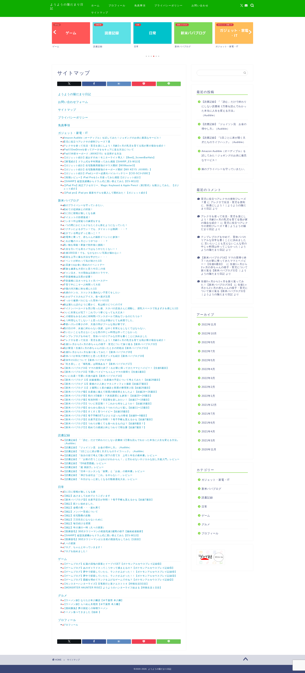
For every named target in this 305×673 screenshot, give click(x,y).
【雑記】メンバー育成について (80, 511)
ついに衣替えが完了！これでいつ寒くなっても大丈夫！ (94, 312)
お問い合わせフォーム (73, 101)
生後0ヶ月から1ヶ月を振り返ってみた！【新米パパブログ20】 (98, 352)
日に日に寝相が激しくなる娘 (79, 213)
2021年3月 (208, 440)
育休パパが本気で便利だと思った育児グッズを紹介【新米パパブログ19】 (104, 356)
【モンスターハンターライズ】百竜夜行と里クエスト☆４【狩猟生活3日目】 (106, 583)
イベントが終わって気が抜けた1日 (82, 260)
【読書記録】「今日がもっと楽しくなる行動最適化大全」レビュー (100, 479)
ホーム (95, 5)
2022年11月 (209, 324)
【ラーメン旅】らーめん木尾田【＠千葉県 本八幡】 (92, 604)
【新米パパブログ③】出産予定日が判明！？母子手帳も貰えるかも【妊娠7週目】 (108, 419)
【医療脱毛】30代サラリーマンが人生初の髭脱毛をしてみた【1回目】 (102, 539)
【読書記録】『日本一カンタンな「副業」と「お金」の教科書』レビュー (104, 471)
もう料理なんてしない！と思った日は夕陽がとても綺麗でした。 (99, 320)
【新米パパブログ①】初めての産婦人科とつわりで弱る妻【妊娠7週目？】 (104, 427)
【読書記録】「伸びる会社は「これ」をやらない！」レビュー (98, 475)
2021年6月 (208, 422)
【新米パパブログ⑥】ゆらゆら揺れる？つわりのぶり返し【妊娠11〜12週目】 (107, 407)
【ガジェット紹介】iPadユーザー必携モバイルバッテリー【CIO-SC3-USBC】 (107, 173)
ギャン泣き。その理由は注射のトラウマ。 (86, 272)
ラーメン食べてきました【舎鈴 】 (82, 612)
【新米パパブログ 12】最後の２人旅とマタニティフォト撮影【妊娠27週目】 (106, 384)
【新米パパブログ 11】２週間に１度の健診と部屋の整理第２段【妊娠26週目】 (107, 387)
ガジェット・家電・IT (73, 132)
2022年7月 (208, 351)
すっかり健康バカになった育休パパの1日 (86, 300)
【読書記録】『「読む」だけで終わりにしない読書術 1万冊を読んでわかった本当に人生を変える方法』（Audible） (224, 108)
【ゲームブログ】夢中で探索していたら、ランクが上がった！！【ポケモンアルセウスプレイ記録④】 (120, 571)
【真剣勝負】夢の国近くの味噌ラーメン (85, 608)
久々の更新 (69, 543)
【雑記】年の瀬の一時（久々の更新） (84, 527)
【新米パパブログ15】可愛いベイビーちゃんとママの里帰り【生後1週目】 (105, 372)
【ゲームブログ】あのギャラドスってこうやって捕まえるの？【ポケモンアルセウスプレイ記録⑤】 (120, 568)
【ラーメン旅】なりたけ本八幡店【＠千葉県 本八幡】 (93, 600)
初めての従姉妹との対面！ (78, 209)
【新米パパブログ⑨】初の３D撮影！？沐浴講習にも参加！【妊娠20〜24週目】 (107, 395)
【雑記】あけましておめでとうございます (86, 495)
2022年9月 (208, 342)
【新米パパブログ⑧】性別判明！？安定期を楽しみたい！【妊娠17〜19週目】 (107, 399)
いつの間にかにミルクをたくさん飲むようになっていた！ (95, 225)
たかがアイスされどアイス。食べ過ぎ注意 (86, 296)
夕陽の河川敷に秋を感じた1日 (80, 288)
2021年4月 (208, 431)
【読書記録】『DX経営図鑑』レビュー (84, 463)
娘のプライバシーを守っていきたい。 (84, 205)
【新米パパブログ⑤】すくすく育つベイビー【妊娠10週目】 (96, 411)
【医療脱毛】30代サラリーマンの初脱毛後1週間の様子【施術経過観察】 (103, 531)
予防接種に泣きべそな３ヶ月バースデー (85, 280)
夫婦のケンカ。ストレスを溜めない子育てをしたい (91, 292)
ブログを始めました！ (75, 551)
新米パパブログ (68, 200)
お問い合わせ (200, 5)
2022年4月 (208, 369)
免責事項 (140, 5)
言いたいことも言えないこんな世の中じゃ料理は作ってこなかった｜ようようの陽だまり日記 (224, 246)
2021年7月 (208, 413)
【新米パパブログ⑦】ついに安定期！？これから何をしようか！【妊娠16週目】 (108, 403)
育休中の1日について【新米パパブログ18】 (87, 360)
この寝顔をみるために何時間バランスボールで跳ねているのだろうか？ (102, 316)
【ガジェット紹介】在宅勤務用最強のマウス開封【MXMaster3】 (99, 165)
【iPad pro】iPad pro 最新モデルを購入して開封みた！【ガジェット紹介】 (105, 192)
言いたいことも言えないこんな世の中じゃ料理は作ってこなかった (100, 332)
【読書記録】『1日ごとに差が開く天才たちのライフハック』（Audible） (104, 451)
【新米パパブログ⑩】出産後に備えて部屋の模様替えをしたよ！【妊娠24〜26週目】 (110, 391)
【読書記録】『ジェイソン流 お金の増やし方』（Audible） (97, 447)
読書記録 (64, 435)
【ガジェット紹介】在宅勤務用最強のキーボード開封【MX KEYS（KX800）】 (107, 169)
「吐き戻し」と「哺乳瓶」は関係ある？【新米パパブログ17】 (98, 364)
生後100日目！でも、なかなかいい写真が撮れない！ (92, 253)
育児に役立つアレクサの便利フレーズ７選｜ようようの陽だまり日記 (224, 226)
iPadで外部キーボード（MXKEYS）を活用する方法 (92, 153)
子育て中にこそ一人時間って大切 (81, 284)
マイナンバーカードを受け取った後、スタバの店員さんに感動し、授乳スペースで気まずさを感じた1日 (120, 308)
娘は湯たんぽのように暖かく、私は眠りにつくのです (93, 304)
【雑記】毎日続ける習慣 (77, 523)
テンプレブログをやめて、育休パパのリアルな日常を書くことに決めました (105, 336)
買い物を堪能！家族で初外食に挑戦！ (84, 245)
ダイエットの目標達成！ (77, 217)
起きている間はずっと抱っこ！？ (81, 233)
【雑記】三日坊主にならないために (83, 519)
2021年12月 (209, 404)
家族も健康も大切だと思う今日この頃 (84, 268)
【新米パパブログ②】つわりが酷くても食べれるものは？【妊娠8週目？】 (104, 423)
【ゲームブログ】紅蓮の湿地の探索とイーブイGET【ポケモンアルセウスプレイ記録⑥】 (114, 563)
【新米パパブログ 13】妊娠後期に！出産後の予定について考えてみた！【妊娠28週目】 (112, 379)
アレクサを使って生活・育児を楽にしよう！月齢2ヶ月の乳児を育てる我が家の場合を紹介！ (114, 145)
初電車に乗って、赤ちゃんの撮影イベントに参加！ (91, 237)
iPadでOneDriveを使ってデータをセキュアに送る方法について (98, 149)
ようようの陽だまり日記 (74, 94)
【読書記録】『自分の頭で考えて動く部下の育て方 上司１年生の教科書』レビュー (110, 455)
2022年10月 (209, 333)
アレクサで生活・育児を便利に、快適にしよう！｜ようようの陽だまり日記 (223, 205)
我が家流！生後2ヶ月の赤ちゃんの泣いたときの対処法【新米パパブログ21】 (106, 348)
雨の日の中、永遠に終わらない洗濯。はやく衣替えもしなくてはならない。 (105, 328)
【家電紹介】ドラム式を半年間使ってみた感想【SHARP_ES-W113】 (102, 161)
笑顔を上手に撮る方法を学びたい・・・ (85, 257)
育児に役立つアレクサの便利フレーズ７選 (86, 141)
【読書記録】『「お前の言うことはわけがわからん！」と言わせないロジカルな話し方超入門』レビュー (121, 459)
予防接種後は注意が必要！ (78, 276)
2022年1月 (208, 395)
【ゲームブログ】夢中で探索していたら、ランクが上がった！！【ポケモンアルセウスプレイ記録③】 (121, 575)
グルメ (62, 595)
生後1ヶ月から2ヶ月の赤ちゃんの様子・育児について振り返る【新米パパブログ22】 (110, 344)
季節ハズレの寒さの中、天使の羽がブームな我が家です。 (95, 324)
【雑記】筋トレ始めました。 (79, 503)
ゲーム (62, 559)
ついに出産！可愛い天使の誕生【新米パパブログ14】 (93, 376)
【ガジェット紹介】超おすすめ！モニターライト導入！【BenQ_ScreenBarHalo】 (109, 157)
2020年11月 (209, 449)
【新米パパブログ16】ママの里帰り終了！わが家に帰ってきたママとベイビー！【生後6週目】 (117, 368)
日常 (61, 486)
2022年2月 (208, 386)
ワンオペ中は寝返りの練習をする (81, 221)
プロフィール (117, 5)
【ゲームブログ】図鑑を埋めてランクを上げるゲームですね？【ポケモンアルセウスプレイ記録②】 (119, 579)
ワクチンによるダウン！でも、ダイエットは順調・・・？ (95, 229)
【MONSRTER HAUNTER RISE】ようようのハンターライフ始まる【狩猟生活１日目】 (112, 587)
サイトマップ (99, 12)
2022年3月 (208, 378)
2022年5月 (208, 360)
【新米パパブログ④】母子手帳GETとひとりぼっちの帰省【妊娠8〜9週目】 (105, 415)
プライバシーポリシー (168, 5)
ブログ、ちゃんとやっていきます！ (83, 547)
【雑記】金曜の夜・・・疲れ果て (81, 507)
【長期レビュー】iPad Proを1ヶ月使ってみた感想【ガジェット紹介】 (102, 177)
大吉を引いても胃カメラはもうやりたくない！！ (90, 249)
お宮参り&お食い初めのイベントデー (84, 265)
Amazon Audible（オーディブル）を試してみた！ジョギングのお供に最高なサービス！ (112, 137)
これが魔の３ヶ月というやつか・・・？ (85, 241)
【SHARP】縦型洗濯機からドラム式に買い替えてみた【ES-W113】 (101, 181)
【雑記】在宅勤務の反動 (77, 515)
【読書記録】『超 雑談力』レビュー (83, 467)
